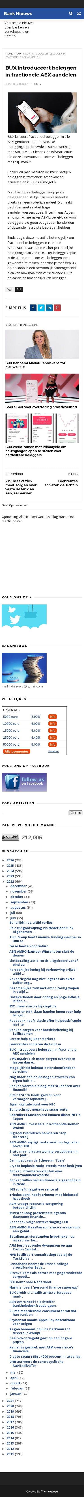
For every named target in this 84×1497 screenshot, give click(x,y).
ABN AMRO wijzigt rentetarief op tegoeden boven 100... (44, 1144)
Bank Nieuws (18, 13)
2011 (11, 1454)
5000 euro (10, 716)
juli (13, 912)
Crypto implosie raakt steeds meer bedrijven (45, 1166)
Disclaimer (53, 751)
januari (16, 1394)
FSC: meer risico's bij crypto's (32, 1006)
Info (52, 716)
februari (17, 1388)
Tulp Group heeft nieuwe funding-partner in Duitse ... (45, 939)
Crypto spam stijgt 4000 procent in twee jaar (45, 1356)
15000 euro (11, 730)
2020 (11, 1406)
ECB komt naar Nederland (30, 1282)
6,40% (35, 737)
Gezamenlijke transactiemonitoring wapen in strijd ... (44, 990)
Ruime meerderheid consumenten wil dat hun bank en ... (42, 1313)
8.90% (35, 716)
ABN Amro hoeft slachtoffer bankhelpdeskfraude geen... (33, 1304)
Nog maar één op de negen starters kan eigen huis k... (42, 1079)
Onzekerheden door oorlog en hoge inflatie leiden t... (44, 999)
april (14, 1378)
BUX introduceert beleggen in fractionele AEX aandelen (42, 1051)
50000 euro (11, 744)
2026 (11, 860)
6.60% (35, 730)
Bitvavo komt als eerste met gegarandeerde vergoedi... (45, 1275)
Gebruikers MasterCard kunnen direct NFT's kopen (44, 1117)
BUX (19, 53)
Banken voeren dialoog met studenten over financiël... (44, 1088)
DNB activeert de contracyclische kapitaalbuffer (36, 1363)
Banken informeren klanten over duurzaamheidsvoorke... (35, 1173)
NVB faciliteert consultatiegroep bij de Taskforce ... (40, 1256)
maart (15, 1383)
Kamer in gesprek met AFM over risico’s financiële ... (41, 1349)
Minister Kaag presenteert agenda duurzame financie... (37, 1215)
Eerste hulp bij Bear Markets (32, 1039)
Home (9, 53)
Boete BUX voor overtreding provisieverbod (41, 407)
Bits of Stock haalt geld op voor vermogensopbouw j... (35, 1097)
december (19, 886)
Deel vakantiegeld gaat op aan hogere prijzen (40, 1340)
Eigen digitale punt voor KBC (32, 1104)
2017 (11, 1422)
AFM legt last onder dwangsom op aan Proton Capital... (40, 1247)
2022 (11, 881)
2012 (11, 1449)
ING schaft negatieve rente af (33, 1189)
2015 (11, 1433)
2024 (11, 871)
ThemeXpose (49, 1491)
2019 (11, 1411)
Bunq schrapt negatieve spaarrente (38, 1109)
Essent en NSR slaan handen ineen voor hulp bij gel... (45, 1013)
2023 (11, 876)
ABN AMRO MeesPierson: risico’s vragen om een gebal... (44, 1229)
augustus (18, 907)
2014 (11, 1438)
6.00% (35, 723)
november (19, 891)
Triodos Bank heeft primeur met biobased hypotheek (43, 1197)
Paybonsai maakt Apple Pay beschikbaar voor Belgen (42, 1322)
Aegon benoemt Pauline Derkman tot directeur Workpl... (39, 1331)
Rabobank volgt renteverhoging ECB (38, 1222)
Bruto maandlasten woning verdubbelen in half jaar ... (43, 1153)
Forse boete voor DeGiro (28, 946)
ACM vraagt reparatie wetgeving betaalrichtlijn (36, 1206)
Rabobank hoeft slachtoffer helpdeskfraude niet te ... (45, 1022)
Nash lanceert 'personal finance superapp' (43, 1287)
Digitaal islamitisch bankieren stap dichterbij (37, 1135)
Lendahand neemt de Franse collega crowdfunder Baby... (38, 1266)
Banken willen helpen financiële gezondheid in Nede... (44, 1182)
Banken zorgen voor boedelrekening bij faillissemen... (41, 1032)
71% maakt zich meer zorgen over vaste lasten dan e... (42, 1061)
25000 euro (11, 737)
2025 (11, 865)
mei (13, 1372)
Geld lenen (11, 710)
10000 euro (11, 723)
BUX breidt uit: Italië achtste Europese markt (40, 1294)
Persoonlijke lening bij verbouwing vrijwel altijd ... (42, 971)
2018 (11, 1416)
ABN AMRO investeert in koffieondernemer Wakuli (44, 1126)
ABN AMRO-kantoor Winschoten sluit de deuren (41, 953)
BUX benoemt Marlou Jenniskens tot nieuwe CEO (35, 365)
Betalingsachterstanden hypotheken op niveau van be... (41, 1238)
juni (13, 918)
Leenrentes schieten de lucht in (35, 1044)
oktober (17, 897)
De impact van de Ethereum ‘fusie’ (37, 1160)
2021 (11, 1401)
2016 (11, 1427)
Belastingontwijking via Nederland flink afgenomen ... (41, 930)
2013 (11, 1443)
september (19, 902)
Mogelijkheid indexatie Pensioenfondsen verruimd (42, 1070)
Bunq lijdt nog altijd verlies (31, 922)
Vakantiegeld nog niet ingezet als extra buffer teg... (41, 981)
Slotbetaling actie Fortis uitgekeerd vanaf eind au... (43, 963)
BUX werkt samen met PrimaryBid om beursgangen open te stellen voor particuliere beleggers (35, 451)
